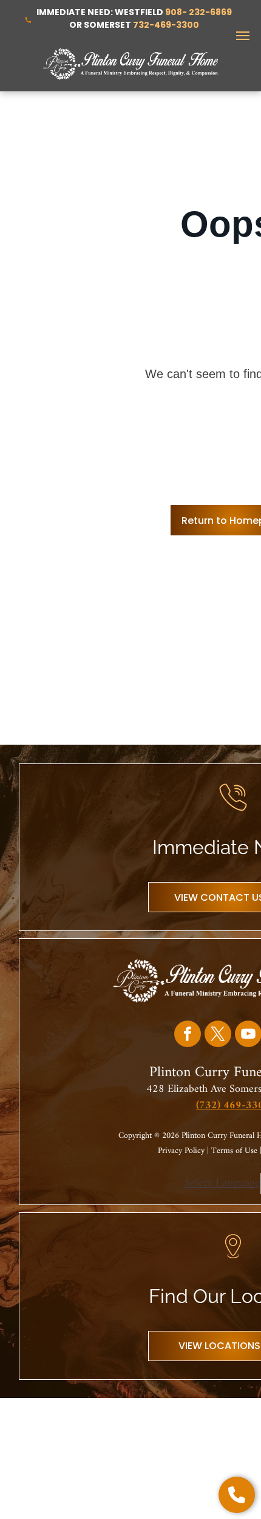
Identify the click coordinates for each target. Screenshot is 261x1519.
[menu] (243, 36)
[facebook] (187, 1035)
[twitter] (218, 1035)
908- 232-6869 (198, 12)
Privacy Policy (181, 1150)
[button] (237, 1495)
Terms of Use (234, 1150)
